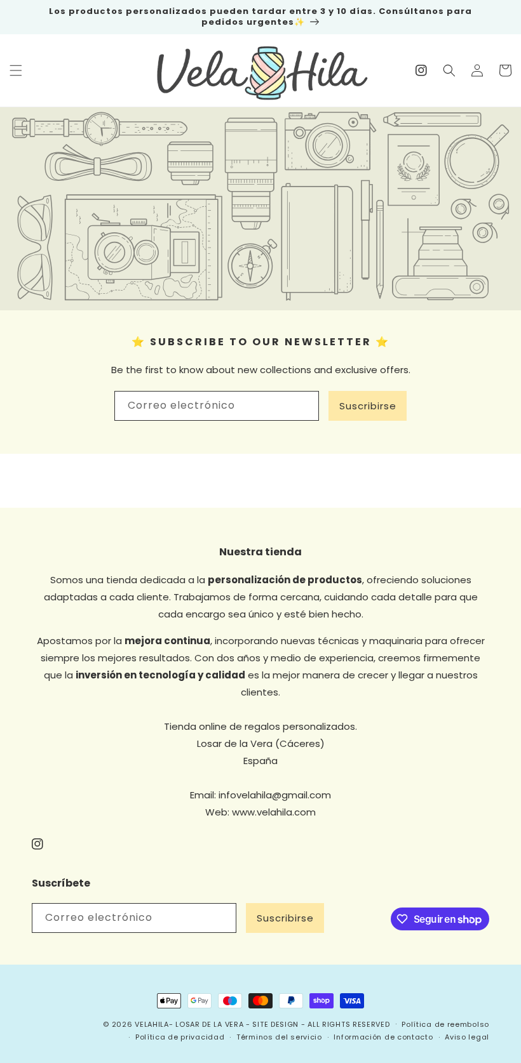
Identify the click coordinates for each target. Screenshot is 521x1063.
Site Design (275, 1024)
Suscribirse (367, 406)
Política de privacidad (179, 1037)
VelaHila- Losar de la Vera (189, 1024)
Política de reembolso (445, 1024)
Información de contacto (383, 1037)
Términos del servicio (279, 1037)
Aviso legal (467, 1037)
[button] (16, 70)
